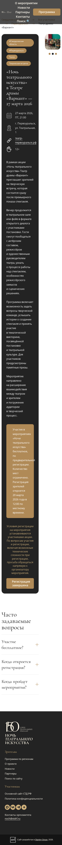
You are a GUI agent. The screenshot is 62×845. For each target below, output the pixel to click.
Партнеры (11, 773)
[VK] (12, 807)
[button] (50, 54)
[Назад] (47, 42)
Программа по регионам (19, 758)
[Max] (7, 807)
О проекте (11, 763)
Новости (10, 768)
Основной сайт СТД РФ (18, 793)
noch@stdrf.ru (12, 818)
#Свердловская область (16, 42)
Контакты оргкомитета (18, 814)
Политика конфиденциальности (24, 798)
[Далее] (58, 42)
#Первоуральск (16, 50)
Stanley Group (41, 840)
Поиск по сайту (13, 778)
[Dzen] (24, 807)
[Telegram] (18, 807)
